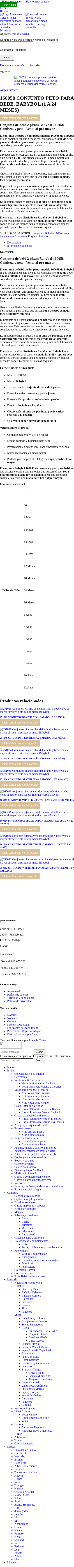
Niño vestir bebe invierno (36, 1096)
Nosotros (12, 1014)
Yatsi (17, 1482)
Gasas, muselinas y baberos (29, 1205)
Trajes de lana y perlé (26, 1138)
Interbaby (19, 1456)
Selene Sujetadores (32, 1324)
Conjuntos (27, 1353)
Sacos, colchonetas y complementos (42, 1247)
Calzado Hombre (31, 1295)
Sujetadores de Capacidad (36, 1350)
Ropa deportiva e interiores (37, 1430)
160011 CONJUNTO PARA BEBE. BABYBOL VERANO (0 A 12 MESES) (37, 800)
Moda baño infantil (25, 1173)
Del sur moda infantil (26, 1472)
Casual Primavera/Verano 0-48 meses (43, 1121)
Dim (16, 1507)
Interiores (19, 1183)
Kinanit (18, 1488)
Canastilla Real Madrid (27, 1195)
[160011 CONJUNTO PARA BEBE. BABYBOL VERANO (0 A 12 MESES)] (37, 794)
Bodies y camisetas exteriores (31, 1157)
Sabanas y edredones (26, 1215)
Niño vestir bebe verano (35, 1102)
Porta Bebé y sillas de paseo (30, 1276)
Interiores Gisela (38, 1337)
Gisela (25, 1327)
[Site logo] (13, 27)
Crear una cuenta (19, 33)
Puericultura (21, 1250)
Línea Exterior (22, 1411)
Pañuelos (27, 1311)
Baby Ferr (20, 1462)
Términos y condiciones (20, 997)
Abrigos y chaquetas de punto (31, 1125)
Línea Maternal (30, 1382)
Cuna (25, 1218)
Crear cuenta (8, 4)
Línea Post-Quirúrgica (34, 1385)
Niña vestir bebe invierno (36, 1093)
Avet (17, 1501)
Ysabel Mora (21, 1494)
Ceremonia (20, 1076)
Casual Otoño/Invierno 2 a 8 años (41, 1109)
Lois (16, 1549)
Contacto (12, 1021)
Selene (18, 1498)
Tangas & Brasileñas (40, 1379)
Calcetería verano (24, 1163)
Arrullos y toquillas (25, 1208)
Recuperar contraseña (12, 65)
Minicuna (27, 1224)
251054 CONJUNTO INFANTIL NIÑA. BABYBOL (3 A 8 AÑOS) (32, 758)
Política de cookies (17, 994)
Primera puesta (22, 1128)
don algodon (21, 1511)
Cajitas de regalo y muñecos (30, 1199)
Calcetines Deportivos (34, 1427)
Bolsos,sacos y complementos (31, 1240)
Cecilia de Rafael (24, 1491)
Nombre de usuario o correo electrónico (29, 39)
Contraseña (13, 49)
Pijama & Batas (30, 1356)
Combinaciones (30, 1359)
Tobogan (19, 1485)
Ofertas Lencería (23, 1443)
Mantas (18, 1211)
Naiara (18, 1530)
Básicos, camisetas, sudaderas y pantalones (38, 1186)
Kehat (17, 1536)
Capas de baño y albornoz (29, 1237)
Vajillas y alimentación (34, 1253)
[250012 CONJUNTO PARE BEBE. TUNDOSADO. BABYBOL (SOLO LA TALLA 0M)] (37, 862)
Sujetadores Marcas (33, 1388)
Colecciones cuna (24, 1273)
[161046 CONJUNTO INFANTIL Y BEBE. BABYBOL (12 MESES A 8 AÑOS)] (37, 838)
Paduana (19, 1546)
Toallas (18, 1440)
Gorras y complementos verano (32, 1176)
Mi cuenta (12, 1562)
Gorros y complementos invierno (33, 1179)
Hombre (19, 1285)
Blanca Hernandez (24, 1504)
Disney (18, 1478)
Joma (17, 1543)
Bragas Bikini (36, 1372)
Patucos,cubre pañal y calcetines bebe (35, 1154)
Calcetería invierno (25, 1166)
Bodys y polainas (24, 1160)
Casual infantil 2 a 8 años (28, 1105)
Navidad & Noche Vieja (28, 1282)
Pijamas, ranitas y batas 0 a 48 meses (35, 1147)
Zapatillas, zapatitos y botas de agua (34, 1150)
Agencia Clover (38, 1040)
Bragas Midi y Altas (40, 1375)
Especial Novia (30, 1343)
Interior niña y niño (25, 1408)
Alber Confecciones (25, 1465)
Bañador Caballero (32, 1292)
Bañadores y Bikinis (33, 1318)
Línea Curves (36, 1340)
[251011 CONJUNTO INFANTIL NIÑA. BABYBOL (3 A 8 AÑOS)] (37, 711)
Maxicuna (27, 1228)
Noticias (12, 1018)
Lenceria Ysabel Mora (34, 1347)
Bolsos (25, 1244)
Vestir (25, 1420)
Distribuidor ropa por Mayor (23, 1034)
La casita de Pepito (25, 1449)
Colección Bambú (24, 1269)
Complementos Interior (35, 1321)
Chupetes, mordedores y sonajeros (41, 1260)
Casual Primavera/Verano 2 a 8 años (42, 1112)
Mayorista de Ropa (18, 1024)
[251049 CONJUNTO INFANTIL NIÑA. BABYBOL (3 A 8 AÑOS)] (37, 732)
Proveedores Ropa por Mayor (24, 1031)
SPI (16, 1520)
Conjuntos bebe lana (33, 1144)
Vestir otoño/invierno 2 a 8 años (39, 1083)
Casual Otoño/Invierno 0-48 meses (41, 1118)
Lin (16, 1517)
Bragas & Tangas (31, 1369)
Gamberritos (21, 1453)
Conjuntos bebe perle (34, 1141)
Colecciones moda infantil (29, 1073)
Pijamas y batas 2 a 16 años (29, 1170)
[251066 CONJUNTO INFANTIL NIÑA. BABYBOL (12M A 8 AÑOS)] (37, 773)
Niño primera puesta (33, 1134)
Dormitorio (28, 1263)
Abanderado (21, 1523)
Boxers (26, 1305)
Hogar (18, 1433)
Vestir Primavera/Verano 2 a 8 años (41, 1086)
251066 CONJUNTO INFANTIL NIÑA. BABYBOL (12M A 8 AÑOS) (34, 779)
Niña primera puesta (33, 1131)
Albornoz (19, 1437)
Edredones (28, 1231)
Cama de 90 (28, 1234)
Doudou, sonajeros (25, 1202)
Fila (16, 1559)
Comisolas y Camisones (35, 1363)
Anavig (18, 1475)
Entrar (7, 57)
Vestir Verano (29, 1414)
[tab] (14, 242)
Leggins (26, 1404)
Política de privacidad (19, 1001)
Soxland (19, 1539)
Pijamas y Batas (31, 1289)
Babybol (50, 233)
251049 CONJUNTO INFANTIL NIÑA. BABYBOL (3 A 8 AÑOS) (32, 738)
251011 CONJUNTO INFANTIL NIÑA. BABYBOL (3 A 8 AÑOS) (32, 717)
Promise (19, 1533)
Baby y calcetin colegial (27, 1189)
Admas (18, 1556)
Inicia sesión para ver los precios (20, 117)
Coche (25, 1221)
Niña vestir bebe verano (35, 1099)
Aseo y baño (29, 1256)
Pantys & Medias (31, 1395)
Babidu (18, 1459)
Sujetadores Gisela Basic (43, 1330)
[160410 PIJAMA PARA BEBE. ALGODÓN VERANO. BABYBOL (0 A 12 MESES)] (37, 815)
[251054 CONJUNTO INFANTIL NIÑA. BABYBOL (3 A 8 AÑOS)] (37, 753)
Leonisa (18, 1514)
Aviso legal (13, 991)
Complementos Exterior (35, 1417)
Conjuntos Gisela (38, 1334)
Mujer (17, 1314)
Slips (24, 1308)
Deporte (19, 1424)
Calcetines (27, 1298)
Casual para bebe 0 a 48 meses (31, 1115)
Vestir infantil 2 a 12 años (28, 1080)
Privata (18, 1552)
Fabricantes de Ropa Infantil (23, 1027)
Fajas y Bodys (30, 1392)
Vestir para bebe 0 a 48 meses (31, 1089)
